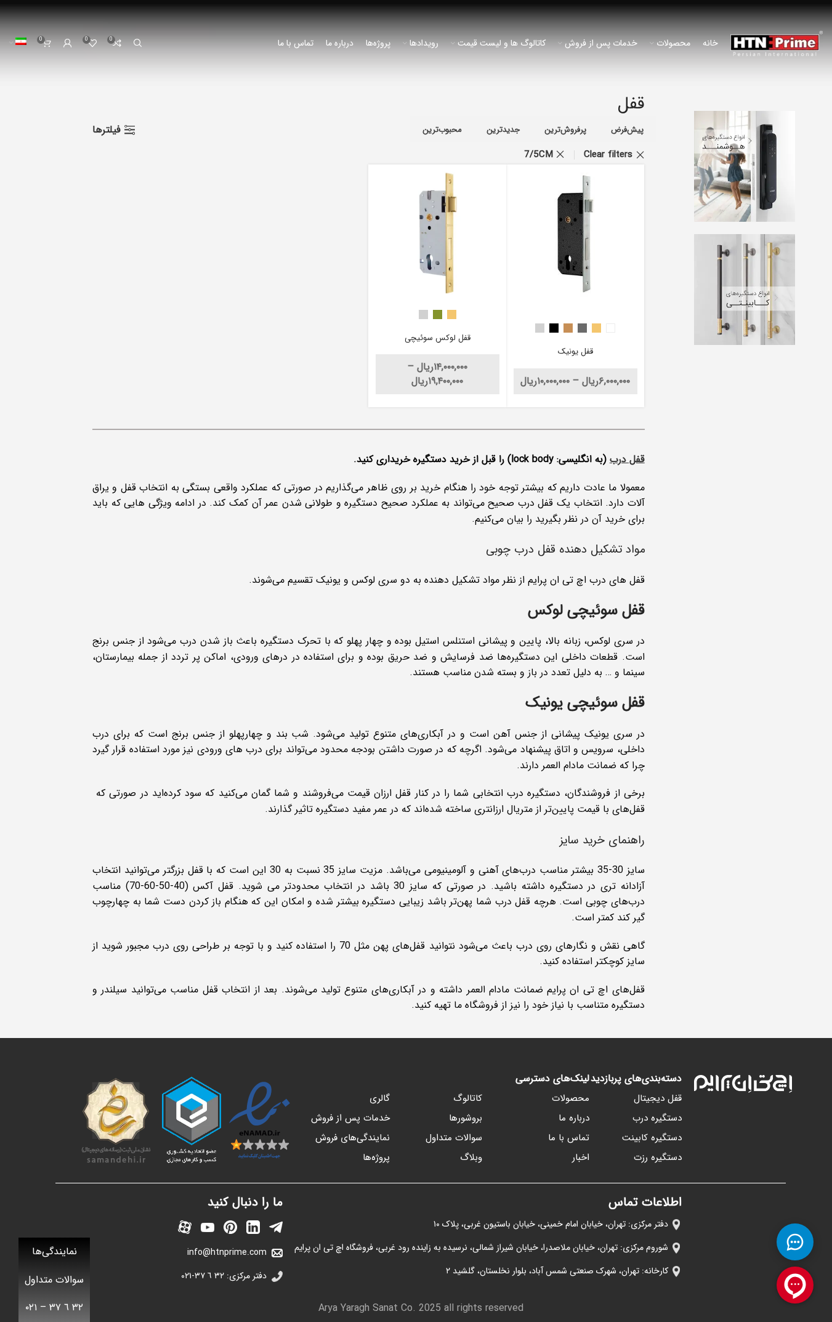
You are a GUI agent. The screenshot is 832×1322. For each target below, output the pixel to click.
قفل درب (627, 459)
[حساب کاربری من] (67, 43)
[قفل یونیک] (575, 233)
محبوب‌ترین (442, 129)
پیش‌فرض (627, 129)
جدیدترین (503, 129)
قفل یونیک (575, 351)
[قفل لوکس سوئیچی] (437, 233)
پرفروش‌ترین (565, 129)
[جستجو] (137, 43)
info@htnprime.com (227, 1252)
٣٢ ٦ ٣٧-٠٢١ (202, 1276)
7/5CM (538, 154)
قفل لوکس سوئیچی (438, 337)
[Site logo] (776, 43)
